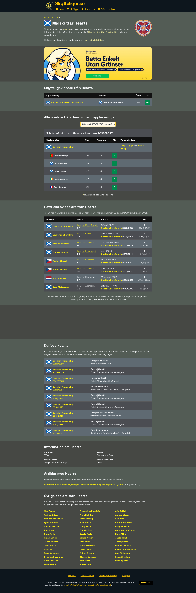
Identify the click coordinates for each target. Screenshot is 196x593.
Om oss (72, 575)
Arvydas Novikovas (53, 518)
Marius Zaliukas (123, 545)
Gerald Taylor (86, 534)
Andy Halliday (86, 515)
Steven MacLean (88, 557)
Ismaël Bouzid (51, 537)
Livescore (89, 9)
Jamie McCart (51, 541)
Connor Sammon (52, 526)
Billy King (119, 518)
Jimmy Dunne (121, 541)
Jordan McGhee (87, 545)
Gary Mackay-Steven (125, 530)
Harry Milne (120, 534)
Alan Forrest (50, 511)
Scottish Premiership (67, 102)
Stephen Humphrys (53, 557)
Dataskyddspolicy (108, 575)
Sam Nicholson (122, 553)
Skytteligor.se (70, 3)
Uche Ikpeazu (121, 560)
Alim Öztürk (120, 511)
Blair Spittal (85, 522)
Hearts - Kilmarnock (86, 251)
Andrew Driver (51, 515)
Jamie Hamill (121, 537)
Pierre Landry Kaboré (125, 549)
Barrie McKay (86, 518)
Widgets (126, 575)
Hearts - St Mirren (85, 242)
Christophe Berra (123, 522)
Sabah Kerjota (87, 553)
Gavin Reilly (49, 534)
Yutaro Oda (85, 564)
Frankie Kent (86, 530)
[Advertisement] (98, 322)
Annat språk (146, 582)
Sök (102, 9)
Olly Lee (48, 549)
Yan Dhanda (50, 564)
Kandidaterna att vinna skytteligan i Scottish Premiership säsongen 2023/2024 (83, 484)
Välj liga (73, 9)
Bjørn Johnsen (51, 522)
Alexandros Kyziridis (90, 511)
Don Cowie (49, 530)
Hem (61, 9)
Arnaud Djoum (122, 515)
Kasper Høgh (126, 145)
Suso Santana (51, 560)
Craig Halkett (86, 526)
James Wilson (86, 537)
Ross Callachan (51, 553)
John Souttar (50, 545)
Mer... (114, 9)
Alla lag (49, 17)
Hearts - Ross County (87, 225)
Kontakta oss (87, 575)
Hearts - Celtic (84, 233)
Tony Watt (85, 560)
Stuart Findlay (122, 557)
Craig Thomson (122, 526)
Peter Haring (86, 549)
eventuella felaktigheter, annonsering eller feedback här (87, 585)
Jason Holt (85, 541)
